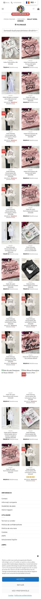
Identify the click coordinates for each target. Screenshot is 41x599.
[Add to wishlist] (16, 40)
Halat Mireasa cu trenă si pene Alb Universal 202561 (10, 98)
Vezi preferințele (20, 591)
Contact (4, 498)
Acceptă (20, 579)
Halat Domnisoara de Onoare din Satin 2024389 (30, 64)
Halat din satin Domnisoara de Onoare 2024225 (30, 211)
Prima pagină (9, 19)
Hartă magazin (7, 510)
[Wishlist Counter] (34, 9)
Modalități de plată (8, 506)
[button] (38, 556)
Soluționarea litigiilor (9, 540)
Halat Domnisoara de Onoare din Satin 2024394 (30, 173)
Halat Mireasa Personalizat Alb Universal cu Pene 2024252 (10, 174)
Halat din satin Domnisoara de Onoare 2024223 (10, 396)
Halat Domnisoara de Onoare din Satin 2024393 (30, 135)
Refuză (20, 585)
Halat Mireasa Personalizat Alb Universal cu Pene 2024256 (10, 212)
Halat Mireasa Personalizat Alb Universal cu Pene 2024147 (30, 471)
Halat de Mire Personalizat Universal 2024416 (31, 285)
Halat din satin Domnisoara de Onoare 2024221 (10, 470)
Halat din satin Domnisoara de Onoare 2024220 (30, 98)
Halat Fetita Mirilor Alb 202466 (10, 63)
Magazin (21, 19)
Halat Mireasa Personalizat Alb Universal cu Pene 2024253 (30, 321)
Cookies (10, 595)
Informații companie (9, 502)
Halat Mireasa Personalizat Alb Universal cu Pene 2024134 (10, 359)
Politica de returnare (9, 528)
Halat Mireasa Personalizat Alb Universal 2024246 (30, 434)
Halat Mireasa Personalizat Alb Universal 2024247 (30, 248)
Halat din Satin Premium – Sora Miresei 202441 (30, 357)
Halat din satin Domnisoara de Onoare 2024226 (10, 285)
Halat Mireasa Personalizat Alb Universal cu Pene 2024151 (30, 397)
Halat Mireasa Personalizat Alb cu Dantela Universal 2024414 (11, 249)
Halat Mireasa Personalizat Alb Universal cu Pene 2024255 (10, 321)
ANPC (4, 536)
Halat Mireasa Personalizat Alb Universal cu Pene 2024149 (10, 136)
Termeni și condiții (8, 521)
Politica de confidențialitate (23, 595)
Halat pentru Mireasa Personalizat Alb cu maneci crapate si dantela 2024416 (10, 435)
